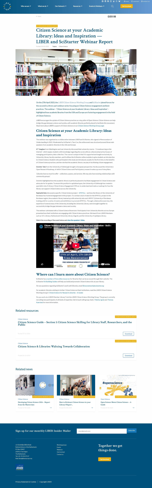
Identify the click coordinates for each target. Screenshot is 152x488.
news (127, 1)
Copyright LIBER (45, 482)
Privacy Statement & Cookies (26, 482)
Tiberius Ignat (99, 300)
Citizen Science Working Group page (91, 126)
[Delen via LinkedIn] (111, 17)
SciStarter (97, 102)
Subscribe (131, 430)
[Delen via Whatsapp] (115, 17)
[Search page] (112, 6)
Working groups (62, 445)
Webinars (60, 449)
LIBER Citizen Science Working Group (73, 102)
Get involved (61, 452)
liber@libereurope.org (25, 458)
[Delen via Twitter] (109, 17)
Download (128, 334)
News (39, 16)
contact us (146, 1)
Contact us (60, 454)
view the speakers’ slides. (76, 220)
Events (59, 447)
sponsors (136, 1)
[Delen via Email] (113, 17)
